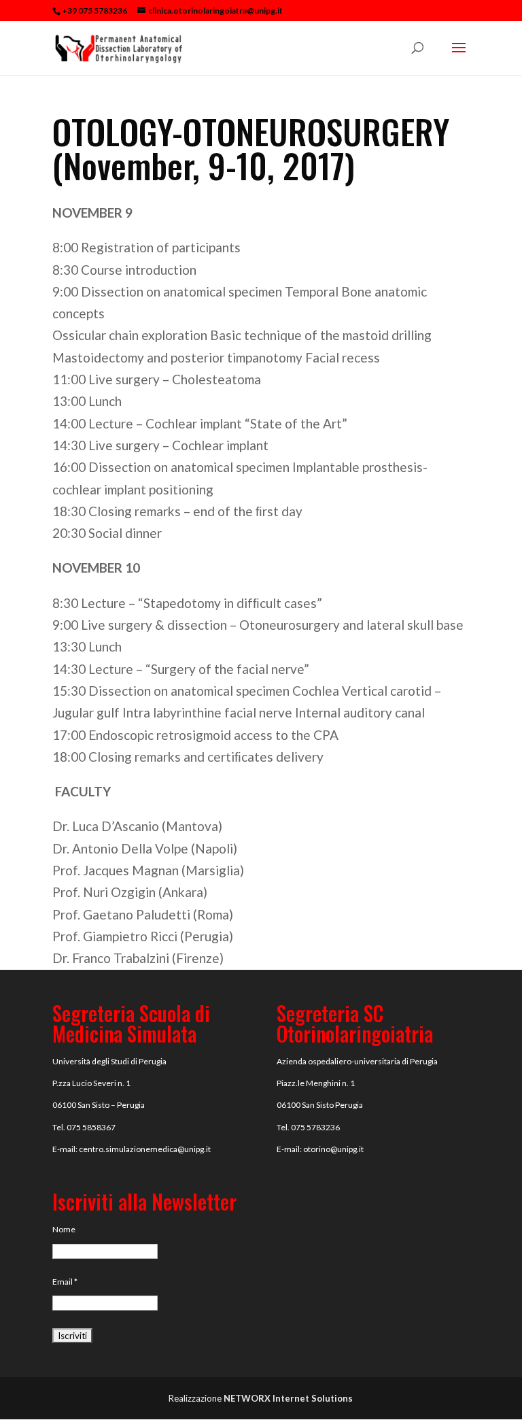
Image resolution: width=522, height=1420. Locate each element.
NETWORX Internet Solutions (288, 1398)
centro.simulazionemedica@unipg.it (145, 1149)
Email (64, 1282)
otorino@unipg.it (333, 1149)
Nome (63, 1229)
